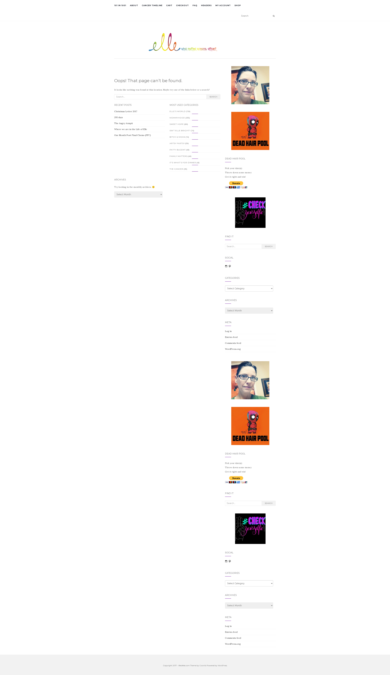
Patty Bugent (178, 150)
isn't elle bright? (180, 130)
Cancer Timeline (152, 5)
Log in (228, 331)
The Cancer (176, 169)
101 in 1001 (120, 5)
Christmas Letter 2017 (125, 111)
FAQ (195, 5)
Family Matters (179, 156)
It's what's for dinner (183, 162)
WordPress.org (233, 349)
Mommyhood (177, 118)
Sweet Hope (177, 124)
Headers (206, 5)
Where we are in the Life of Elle (130, 129)
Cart (169, 5)
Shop (237, 5)
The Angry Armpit (123, 123)
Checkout (182, 5)
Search (213, 97)
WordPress (222, 665)
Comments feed (233, 343)
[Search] (274, 16)
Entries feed (231, 337)
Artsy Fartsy (177, 143)
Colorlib (202, 665)
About (134, 5)
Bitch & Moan (177, 137)
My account (223, 5)
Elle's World (178, 111)
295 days (118, 117)
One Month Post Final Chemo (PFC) (132, 135)
